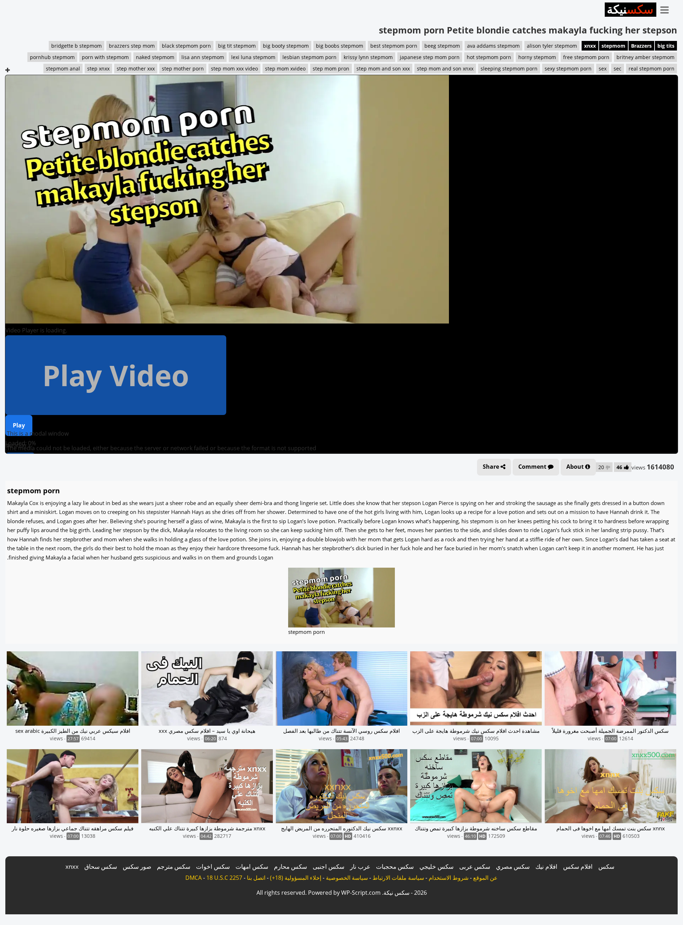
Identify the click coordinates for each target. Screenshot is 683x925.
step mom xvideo (285, 68)
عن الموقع (485, 878)
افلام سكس (578, 866)
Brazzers (641, 45)
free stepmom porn (586, 57)
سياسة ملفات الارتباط (398, 878)
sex (603, 68)
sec (617, 68)
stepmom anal (63, 68)
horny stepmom (537, 57)
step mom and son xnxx (445, 68)
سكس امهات (251, 866)
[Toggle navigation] (667, 8)
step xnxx (98, 68)
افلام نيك (546, 866)
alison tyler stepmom (552, 45)
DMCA (193, 878)
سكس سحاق (100, 866)
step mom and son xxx (383, 68)
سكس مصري (513, 866)
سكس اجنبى (328, 866)
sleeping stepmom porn (509, 68)
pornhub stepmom (52, 57)
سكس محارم (290, 866)
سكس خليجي (436, 866)
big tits (665, 45)
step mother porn (183, 68)
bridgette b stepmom (76, 45)
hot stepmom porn (489, 57)
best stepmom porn (393, 45)
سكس (606, 866)
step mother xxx (136, 68)
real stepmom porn (651, 68)
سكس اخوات (213, 866)
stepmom (613, 45)
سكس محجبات (395, 866)
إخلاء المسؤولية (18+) (295, 878)
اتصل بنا (256, 878)
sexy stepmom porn (568, 68)
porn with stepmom (105, 57)
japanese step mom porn (430, 57)
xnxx (590, 45)
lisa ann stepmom (202, 57)
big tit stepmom (237, 45)
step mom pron (331, 68)
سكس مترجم (173, 866)
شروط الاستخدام (448, 878)
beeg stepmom (442, 45)
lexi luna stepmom (253, 57)
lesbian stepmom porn (309, 57)
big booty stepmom (286, 45)
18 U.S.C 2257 (224, 878)
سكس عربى (474, 866)
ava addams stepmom (493, 45)
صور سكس (137, 866)
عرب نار (360, 866)
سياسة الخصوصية (347, 878)
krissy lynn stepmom (368, 57)
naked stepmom (155, 57)
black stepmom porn (186, 45)
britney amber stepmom (645, 57)
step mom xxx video (234, 68)
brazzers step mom (132, 45)
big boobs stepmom (339, 45)
